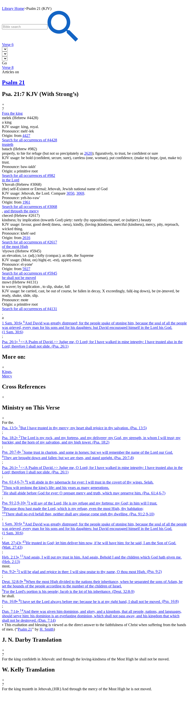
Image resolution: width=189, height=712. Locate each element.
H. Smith (47, 629)
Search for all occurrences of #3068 (29, 207)
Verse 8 (8, 67)
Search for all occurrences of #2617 (29, 242)
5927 (26, 269)
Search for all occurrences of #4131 (29, 309)
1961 (26, 202)
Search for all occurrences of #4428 (29, 140)
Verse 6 (8, 44)
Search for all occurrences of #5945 (29, 273)
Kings (6, 372)
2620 (88, 153)
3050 (70, 193)
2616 (26, 238)
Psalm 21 (25, 629)
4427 (26, 135)
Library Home (13, 8)
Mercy (7, 376)
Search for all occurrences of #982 (28, 175)
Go (4, 63)
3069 (80, 193)
